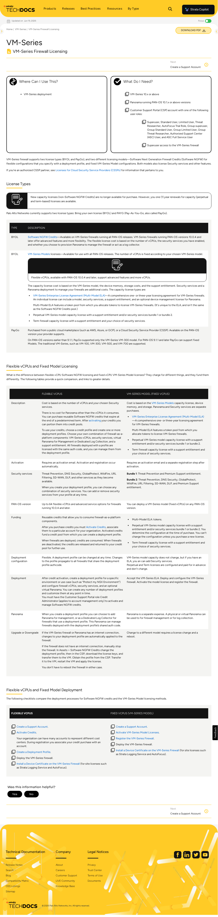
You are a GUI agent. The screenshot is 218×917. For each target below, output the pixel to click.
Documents (94, 880)
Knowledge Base (65, 886)
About (59, 864)
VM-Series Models (39, 254)
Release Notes (14, 864)
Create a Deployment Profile (33, 752)
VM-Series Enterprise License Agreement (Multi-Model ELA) (69, 295)
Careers (60, 870)
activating (95, 420)
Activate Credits (96, 527)
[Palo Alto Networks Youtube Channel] (205, 857)
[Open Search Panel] (170, 9)
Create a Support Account (32, 726)
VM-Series (20, 29)
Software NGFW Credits (42, 237)
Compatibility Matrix (17, 880)
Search (10, 870)
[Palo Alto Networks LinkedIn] (187, 857)
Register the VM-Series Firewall (135, 738)
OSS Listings (13, 886)
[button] (215, 732)
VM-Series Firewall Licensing (43, 29)
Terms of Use (95, 875)
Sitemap (10, 891)
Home (9, 29)
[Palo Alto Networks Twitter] (196, 857)
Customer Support (66, 875)
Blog (8, 875)
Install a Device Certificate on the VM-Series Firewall (48, 763)
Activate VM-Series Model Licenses (137, 732)
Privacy (92, 864)
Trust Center (95, 870)
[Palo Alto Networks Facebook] (178, 857)
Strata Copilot (199, 9)
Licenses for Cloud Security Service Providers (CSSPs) (88, 170)
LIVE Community (65, 880)
